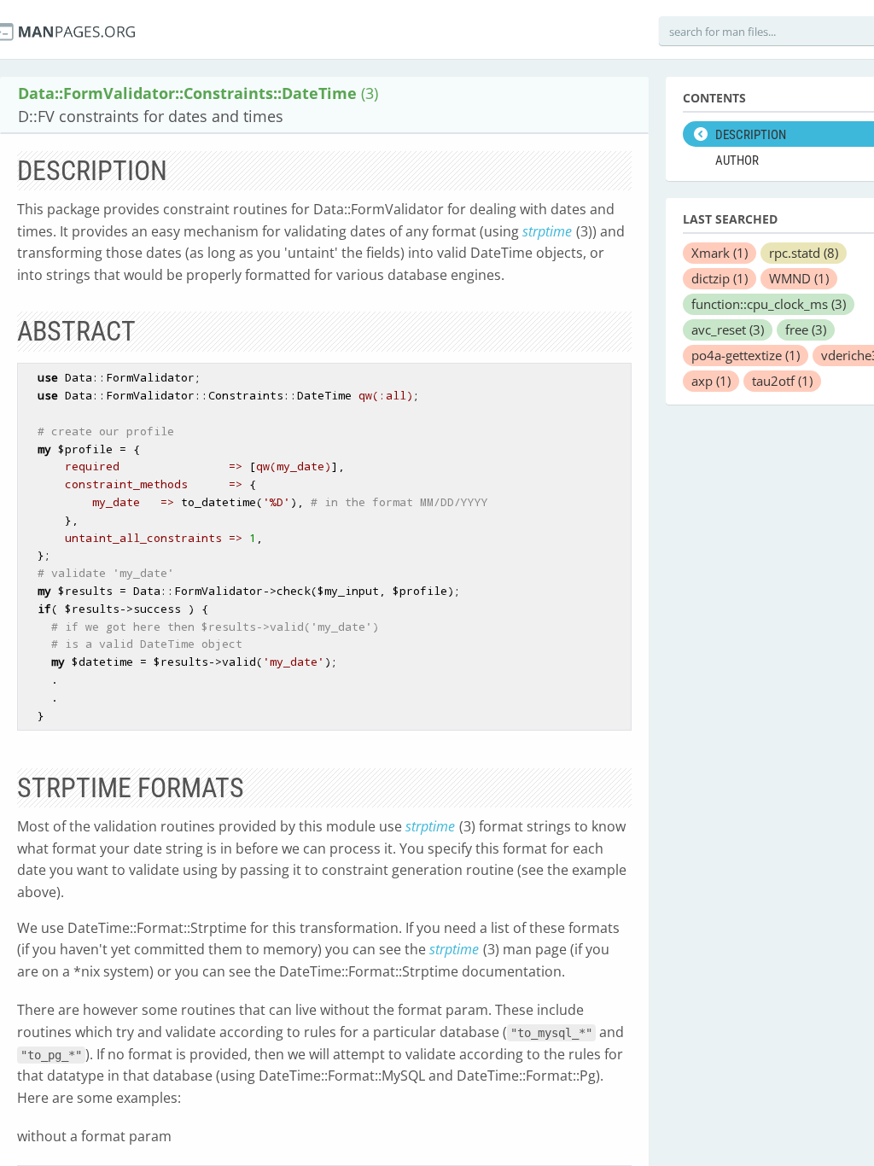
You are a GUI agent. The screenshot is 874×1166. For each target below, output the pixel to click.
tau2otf (782, 380)
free (805, 329)
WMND (799, 278)
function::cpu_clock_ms (768, 303)
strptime (547, 231)
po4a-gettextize (745, 355)
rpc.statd (803, 252)
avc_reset (727, 329)
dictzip (719, 278)
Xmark (719, 252)
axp (711, 380)
